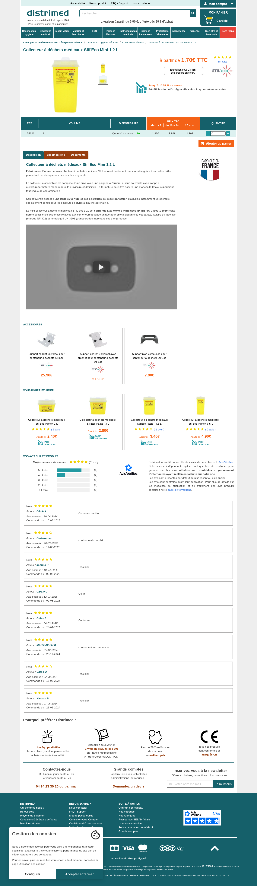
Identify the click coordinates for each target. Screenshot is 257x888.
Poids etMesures (111, 33)
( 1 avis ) (159, 429)
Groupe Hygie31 (138, 858)
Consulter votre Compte (83, 819)
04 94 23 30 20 (47, 786)
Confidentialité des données (85, 823)
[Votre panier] (209, 19)
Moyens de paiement (32, 815)
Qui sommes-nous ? (32, 807)
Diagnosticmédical (45, 33)
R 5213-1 (207, 866)
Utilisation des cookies (32, 863)
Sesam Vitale (62, 31)
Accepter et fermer (79, 874)
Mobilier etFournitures (78, 33)
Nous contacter (142, 3)
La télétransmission (130, 823)
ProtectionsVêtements (162, 33)
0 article (222, 20)
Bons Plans (228, 31)
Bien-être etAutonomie (211, 33)
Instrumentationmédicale (128, 33)
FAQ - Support (119, 3)
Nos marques (127, 811)
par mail (71, 786)
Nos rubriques (127, 815)
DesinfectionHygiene (29, 33)
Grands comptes (128, 831)
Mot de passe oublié (81, 815)
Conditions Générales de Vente (38, 819)
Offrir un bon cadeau (131, 807)
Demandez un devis (128, 786)
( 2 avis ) (210, 429)
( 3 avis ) (56, 429)
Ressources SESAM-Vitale (134, 819)
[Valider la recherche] (193, 13)
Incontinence (179, 31)
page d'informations (179, 489)
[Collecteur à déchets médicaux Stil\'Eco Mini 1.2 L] (103, 68)
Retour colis (27, 811)
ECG (94, 31)
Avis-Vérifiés (225, 462)
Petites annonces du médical (136, 827)
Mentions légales (30, 823)
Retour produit (97, 3)
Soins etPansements (146, 33)
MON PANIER (218, 12)
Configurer (32, 874)
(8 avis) (222, 61)
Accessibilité (77, 3)
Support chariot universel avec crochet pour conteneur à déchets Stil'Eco (98, 357)
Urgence (195, 31)
